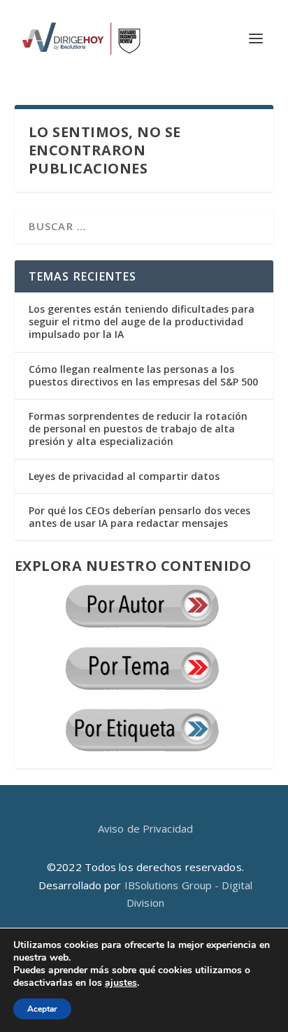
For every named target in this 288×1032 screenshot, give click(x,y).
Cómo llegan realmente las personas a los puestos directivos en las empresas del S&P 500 (143, 375)
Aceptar (42, 1009)
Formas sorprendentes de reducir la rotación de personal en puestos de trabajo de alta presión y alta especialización (138, 428)
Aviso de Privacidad (145, 828)
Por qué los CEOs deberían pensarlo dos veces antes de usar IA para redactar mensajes (139, 517)
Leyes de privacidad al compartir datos (124, 476)
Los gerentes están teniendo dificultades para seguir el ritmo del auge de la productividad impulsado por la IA (141, 321)
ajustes (121, 983)
